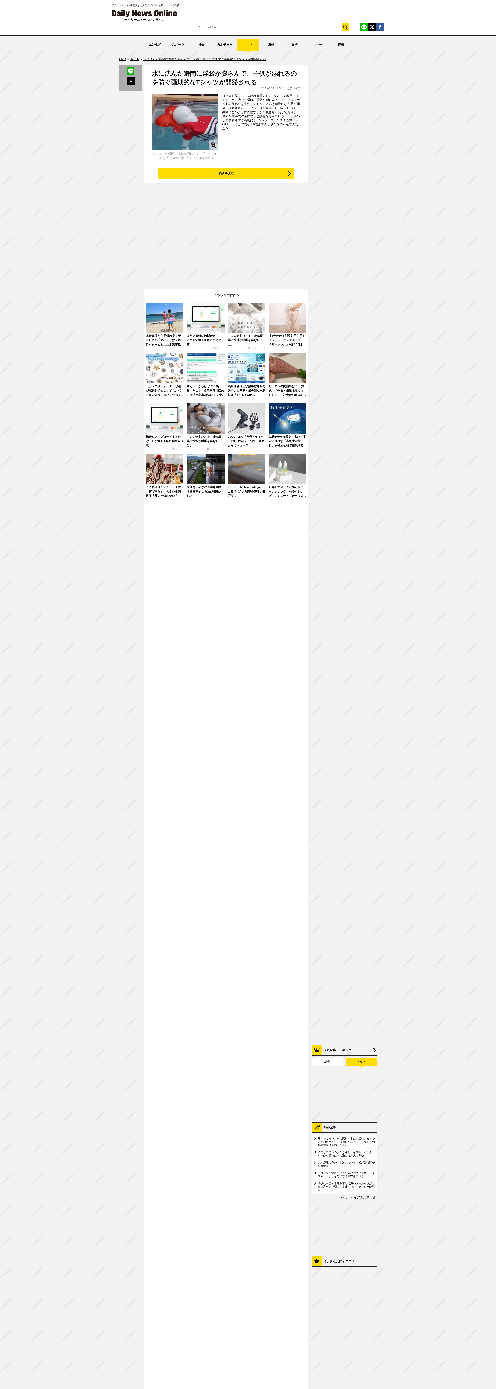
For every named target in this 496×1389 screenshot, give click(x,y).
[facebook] (380, 27)
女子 (294, 44)
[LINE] (364, 27)
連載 (341, 44)
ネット (248, 44)
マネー (317, 44)
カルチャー (224, 44)
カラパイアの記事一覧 (359, 1197)
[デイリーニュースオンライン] (144, 13)
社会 (201, 44)
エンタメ (155, 44)
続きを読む (226, 173)
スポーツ (178, 44)
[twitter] (372, 27)
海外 (271, 44)
